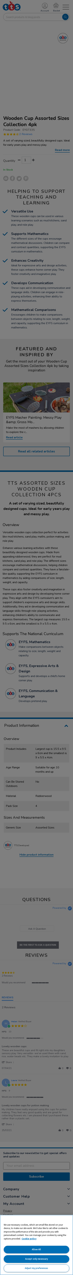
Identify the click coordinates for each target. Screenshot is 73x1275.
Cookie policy (29, 1238)
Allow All (36, 1249)
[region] (36, 1245)
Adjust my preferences (36, 1268)
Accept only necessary (36, 1258)
